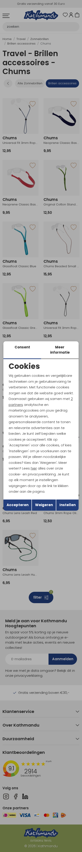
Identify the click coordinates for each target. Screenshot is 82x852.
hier (34, 468)
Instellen (67, 504)
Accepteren (17, 504)
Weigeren (44, 504)
